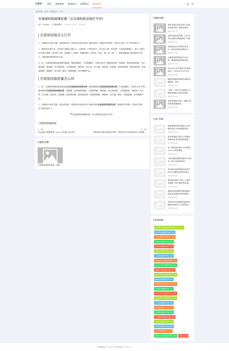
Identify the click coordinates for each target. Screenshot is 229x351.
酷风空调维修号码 (164, 279)
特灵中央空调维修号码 (165, 336)
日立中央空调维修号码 (165, 265)
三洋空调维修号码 (164, 303)
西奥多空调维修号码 (164, 270)
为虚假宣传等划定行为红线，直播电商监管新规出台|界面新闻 (179, 60)
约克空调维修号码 (164, 251)
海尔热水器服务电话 (164, 232)
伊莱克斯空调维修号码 (165, 284)
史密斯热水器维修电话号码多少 (169, 228)
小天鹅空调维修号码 (164, 317)
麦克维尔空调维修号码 (165, 261)
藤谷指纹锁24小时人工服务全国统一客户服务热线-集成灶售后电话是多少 (179, 183)
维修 (183, 336)
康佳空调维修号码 (164, 308)
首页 (49, 4)
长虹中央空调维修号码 (165, 275)
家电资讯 (97, 4)
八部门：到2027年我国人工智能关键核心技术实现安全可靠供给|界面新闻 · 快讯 (179, 93)
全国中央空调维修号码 (165, 298)
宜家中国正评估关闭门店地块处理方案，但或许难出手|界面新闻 (179, 27)
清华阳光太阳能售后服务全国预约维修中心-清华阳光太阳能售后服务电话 (179, 205)
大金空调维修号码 (164, 322)
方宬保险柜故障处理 (47, 123)
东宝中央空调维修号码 (165, 293)
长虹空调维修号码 (164, 289)
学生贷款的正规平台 (164, 237)
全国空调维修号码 (164, 312)
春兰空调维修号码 (164, 326)
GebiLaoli (128, 347)
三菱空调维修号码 (164, 256)
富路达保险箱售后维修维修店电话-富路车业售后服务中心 (179, 194)
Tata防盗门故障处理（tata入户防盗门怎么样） (57, 132)
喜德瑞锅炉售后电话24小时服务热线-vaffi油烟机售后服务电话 (179, 128)
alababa (46, 24)
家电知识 (72, 4)
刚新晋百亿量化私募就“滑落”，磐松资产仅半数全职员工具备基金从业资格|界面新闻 (127, 132)
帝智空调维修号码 (164, 242)
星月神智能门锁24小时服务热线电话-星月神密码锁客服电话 (179, 139)
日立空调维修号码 (164, 246)
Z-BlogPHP (110, 347)
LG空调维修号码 (163, 331)
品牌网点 (84, 4)
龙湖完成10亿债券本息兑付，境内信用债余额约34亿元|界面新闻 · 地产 (179, 49)
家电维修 (59, 4)
